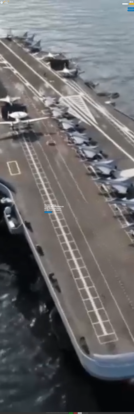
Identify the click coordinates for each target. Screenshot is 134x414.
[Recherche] (127, 3)
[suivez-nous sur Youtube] (132, 2)
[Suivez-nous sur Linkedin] (130, 2)
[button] (2, 3)
